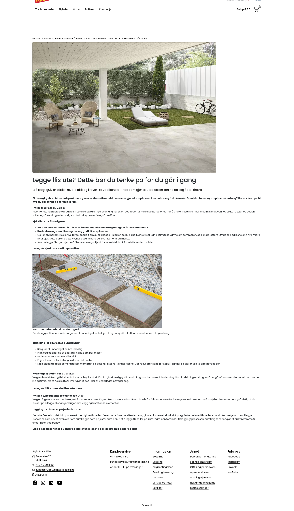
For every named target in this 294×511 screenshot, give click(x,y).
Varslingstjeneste (200, 477)
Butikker (89, 9)
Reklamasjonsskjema (202, 482)
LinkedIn (232, 467)
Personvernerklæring (203, 456)
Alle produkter (46, 9)
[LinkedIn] (51, 483)
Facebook (234, 456)
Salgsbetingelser (163, 467)
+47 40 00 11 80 (45, 465)
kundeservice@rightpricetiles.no (55, 470)
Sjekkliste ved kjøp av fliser (62, 248)
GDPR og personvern (202, 467)
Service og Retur (162, 482)
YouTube (233, 472)
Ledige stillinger (199, 488)
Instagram (234, 462)
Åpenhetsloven (199, 472)
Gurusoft (147, 505)
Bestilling (158, 456)
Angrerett (159, 477)
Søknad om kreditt (201, 462)
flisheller (96, 415)
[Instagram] (43, 483)
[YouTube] (59, 483)
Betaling (157, 462)
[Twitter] (34, 483)
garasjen (64, 242)
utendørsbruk (139, 227)
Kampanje (105, 9)
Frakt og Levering (163, 472)
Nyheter (63, 9)
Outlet (77, 9)
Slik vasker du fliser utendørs (63, 388)
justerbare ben (109, 419)
